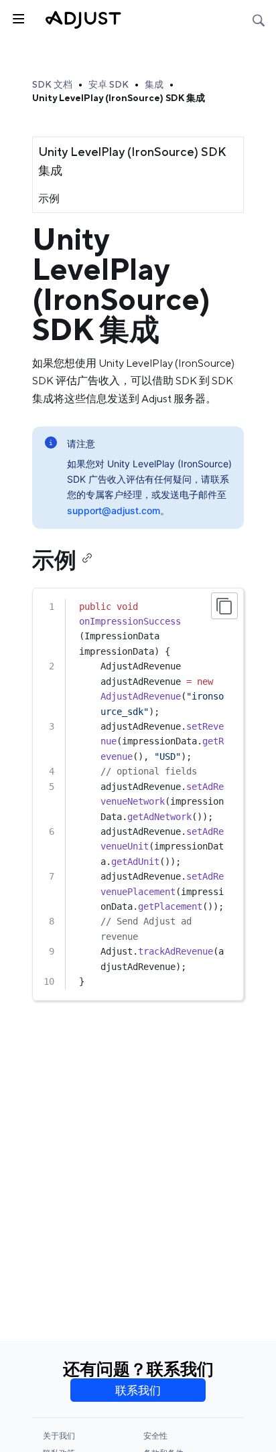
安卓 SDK (108, 84)
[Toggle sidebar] (17, 17)
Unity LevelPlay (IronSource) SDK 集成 (118, 97)
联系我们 (138, 1390)
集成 (154, 84)
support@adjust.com (113, 510)
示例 (49, 198)
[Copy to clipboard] (224, 605)
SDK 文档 (52, 84)
